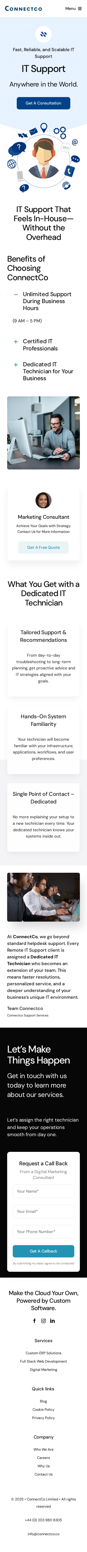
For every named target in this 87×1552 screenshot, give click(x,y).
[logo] (23, 7)
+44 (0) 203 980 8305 (43, 1520)
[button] (43, 301)
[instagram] (43, 1321)
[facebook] (34, 1321)
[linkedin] (52, 1321)
